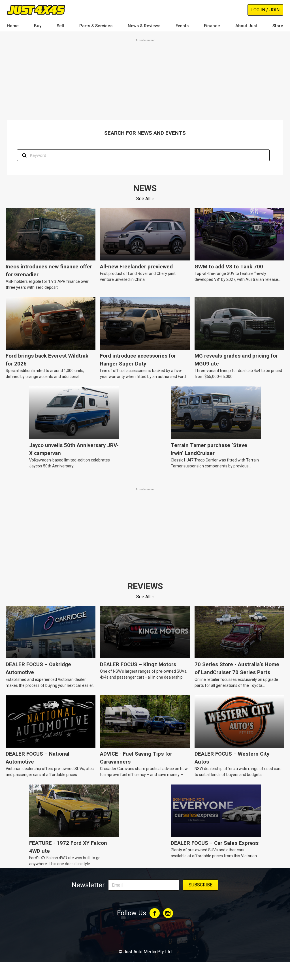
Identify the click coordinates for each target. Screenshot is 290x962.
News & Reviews (144, 25)
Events (182, 25)
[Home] (36, 10)
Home (13, 25)
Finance (212, 25)
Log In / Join (265, 9)
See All (143, 198)
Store (277, 25)
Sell (60, 25)
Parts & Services (95, 25)
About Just (246, 25)
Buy (37, 25)
